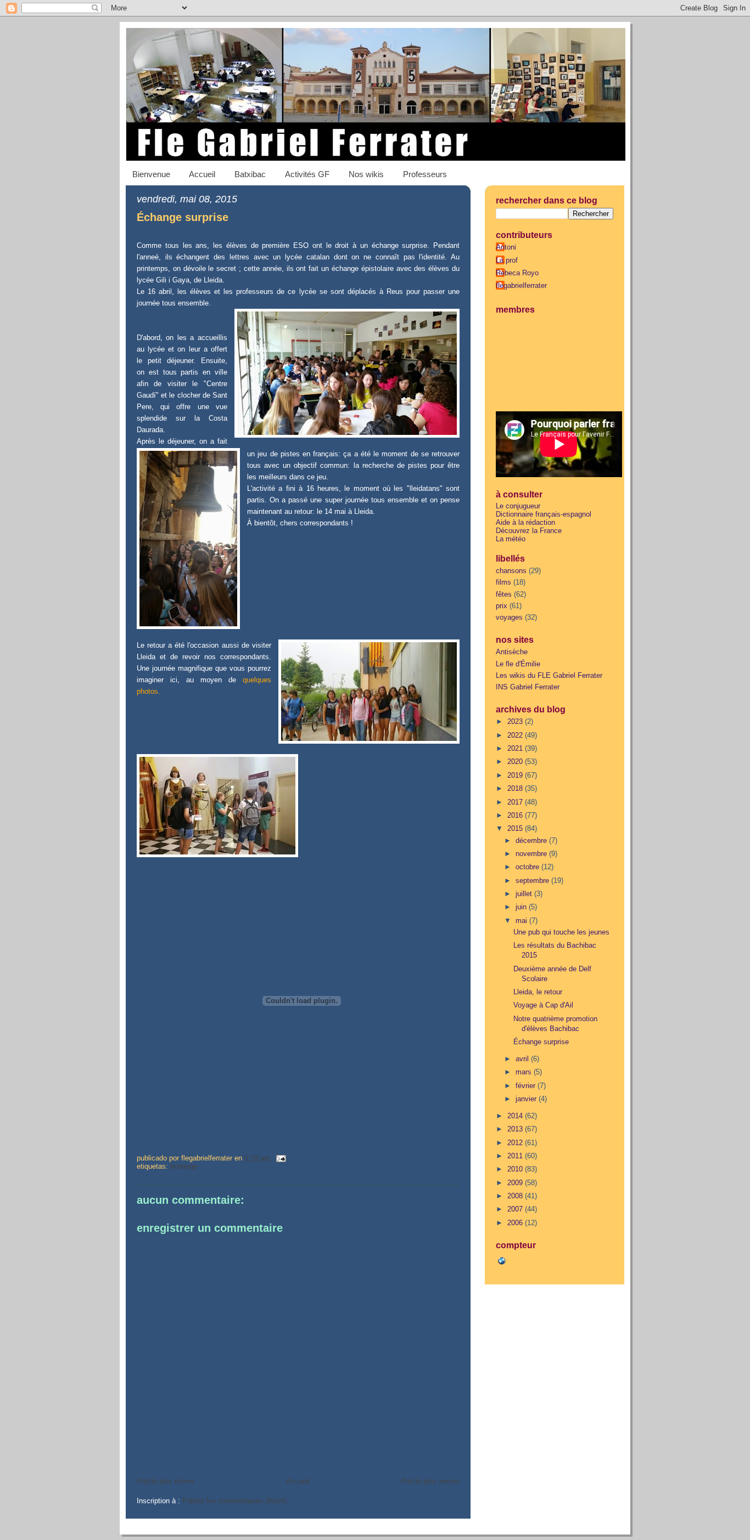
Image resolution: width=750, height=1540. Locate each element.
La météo (510, 539)
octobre (528, 867)
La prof (507, 260)
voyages (509, 617)
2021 (516, 748)
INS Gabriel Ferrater (527, 687)
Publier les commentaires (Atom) (234, 1501)
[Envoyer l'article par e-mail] (279, 1158)
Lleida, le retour (537, 992)
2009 (516, 1183)
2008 (516, 1196)
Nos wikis (366, 174)
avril (523, 1059)
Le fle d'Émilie (518, 664)
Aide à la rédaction (525, 522)
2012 (516, 1143)
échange (183, 1166)
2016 (516, 815)
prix (501, 606)
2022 (516, 735)
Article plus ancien (430, 1481)
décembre (532, 840)
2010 (516, 1169)
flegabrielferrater (521, 285)
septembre (533, 880)
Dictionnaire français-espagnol (543, 514)
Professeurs (425, 174)
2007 (516, 1209)
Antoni (506, 247)
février (527, 1086)
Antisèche (512, 652)
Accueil (202, 174)
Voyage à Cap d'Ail (543, 1005)
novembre (532, 854)
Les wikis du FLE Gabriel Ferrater (549, 675)
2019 (516, 775)
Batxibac (250, 174)
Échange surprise (182, 217)
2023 (516, 721)
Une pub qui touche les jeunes (561, 932)
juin (522, 907)
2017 (516, 802)
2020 (516, 761)
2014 (516, 1116)
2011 (516, 1156)
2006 (516, 1223)
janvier (527, 1099)
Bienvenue (151, 174)
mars (525, 1072)
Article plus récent (165, 1481)
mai (522, 920)
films (503, 582)
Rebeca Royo (517, 273)
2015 (516, 828)
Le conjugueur (518, 506)
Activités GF (307, 174)
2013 (516, 1129)
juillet (525, 894)
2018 (516, 788)
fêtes (504, 594)
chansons (511, 571)
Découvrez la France (529, 530)
